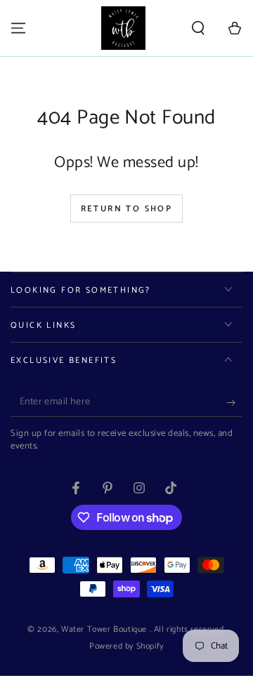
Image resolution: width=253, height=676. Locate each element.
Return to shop (127, 209)
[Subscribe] (234, 402)
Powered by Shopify (126, 647)
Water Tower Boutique (105, 629)
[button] (198, 28)
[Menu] (18, 28)
